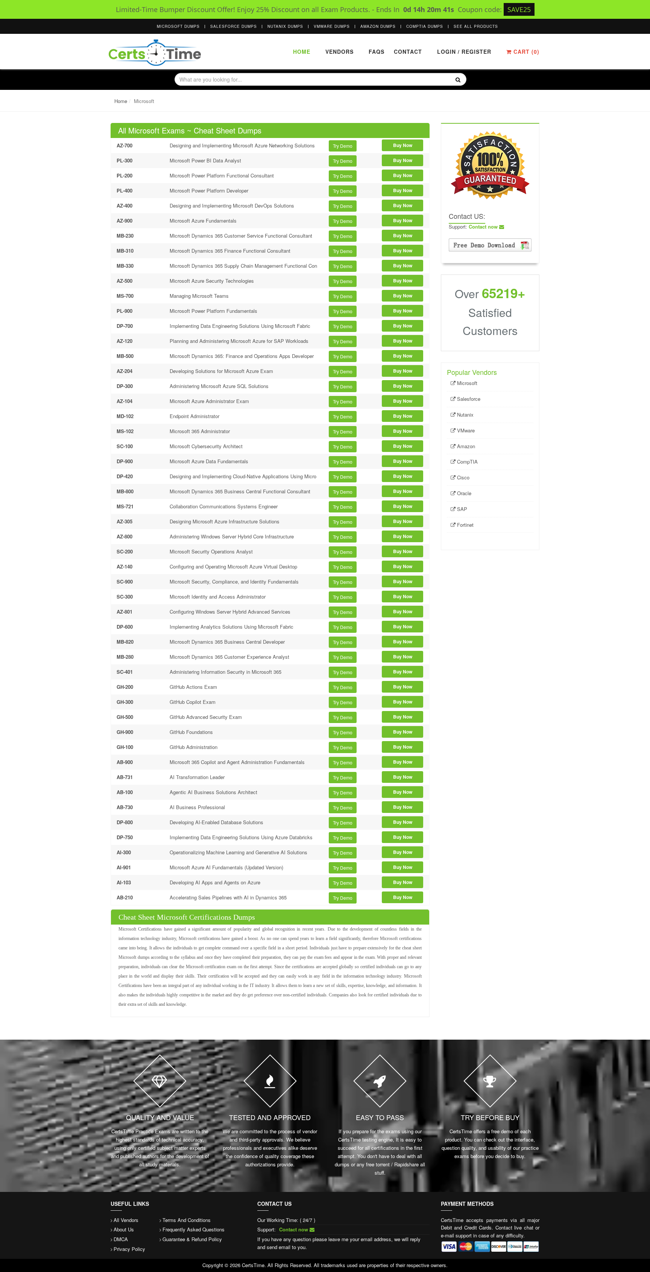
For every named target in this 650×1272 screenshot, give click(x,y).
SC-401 (125, 671)
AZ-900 (124, 220)
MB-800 (125, 491)
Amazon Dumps (378, 26)
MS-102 (125, 431)
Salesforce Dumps (233, 26)
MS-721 (125, 506)
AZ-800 (124, 536)
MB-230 (125, 235)
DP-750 (125, 837)
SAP (461, 508)
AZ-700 (124, 145)
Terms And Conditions (186, 1219)
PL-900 (124, 310)
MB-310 (125, 250)
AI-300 (124, 852)
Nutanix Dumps (285, 26)
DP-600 (125, 626)
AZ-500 (124, 280)
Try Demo (342, 146)
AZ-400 (124, 205)
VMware (465, 430)
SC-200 (125, 551)
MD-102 (125, 416)
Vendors (339, 51)
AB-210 (125, 897)
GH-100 (125, 746)
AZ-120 (124, 340)
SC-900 (125, 581)
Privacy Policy (129, 1248)
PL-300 (124, 160)
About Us (124, 1229)
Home (301, 51)
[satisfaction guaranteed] (490, 164)
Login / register (464, 51)
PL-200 (124, 175)
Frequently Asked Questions (193, 1229)
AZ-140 (124, 566)
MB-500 (125, 355)
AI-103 (124, 882)
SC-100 (125, 446)
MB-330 (125, 265)
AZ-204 (124, 370)
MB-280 (125, 656)
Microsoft (466, 383)
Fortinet (465, 524)
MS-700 (125, 295)
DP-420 (125, 476)
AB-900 (125, 762)
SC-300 (125, 596)
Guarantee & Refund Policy (192, 1239)
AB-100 (125, 792)
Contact (407, 51)
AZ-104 (124, 401)
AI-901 (124, 867)
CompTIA (467, 461)
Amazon (465, 446)
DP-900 (125, 461)
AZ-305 (124, 521)
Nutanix (465, 414)
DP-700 (125, 325)
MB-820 (125, 641)
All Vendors (126, 1219)
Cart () (525, 51)
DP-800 (125, 822)
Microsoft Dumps (178, 26)
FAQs (376, 51)
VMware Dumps (332, 26)
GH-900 (125, 731)
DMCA (121, 1239)
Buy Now (402, 145)
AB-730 (125, 807)
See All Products (476, 26)
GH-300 (125, 701)
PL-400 (124, 190)
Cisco (462, 477)
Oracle (463, 493)
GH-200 (125, 686)
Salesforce (468, 398)
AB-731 (125, 777)
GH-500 (125, 716)
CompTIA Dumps (424, 26)
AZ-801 (124, 611)
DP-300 (125, 386)
